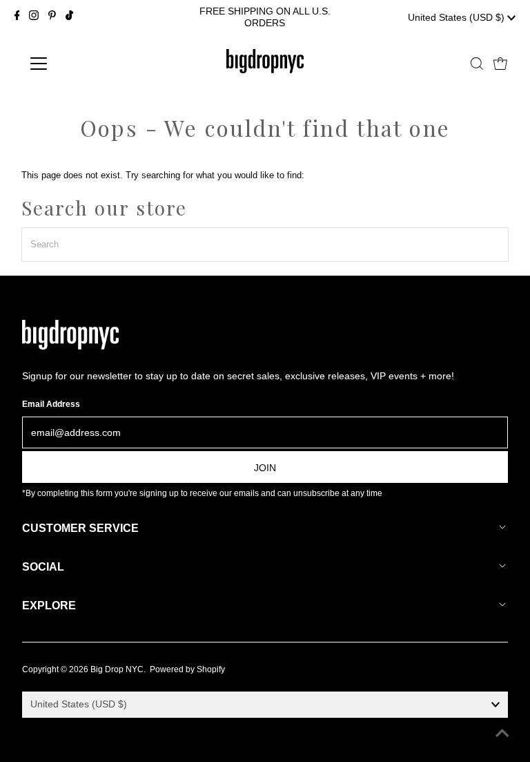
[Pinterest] (52, 17)
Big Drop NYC (117, 669)
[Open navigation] (79, 63)
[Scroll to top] (502, 734)
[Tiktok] (69, 17)
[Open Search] (477, 63)
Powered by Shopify (187, 669)
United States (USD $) (457, 17)
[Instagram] (34, 17)
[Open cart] (500, 63)
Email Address (51, 404)
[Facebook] (17, 17)
